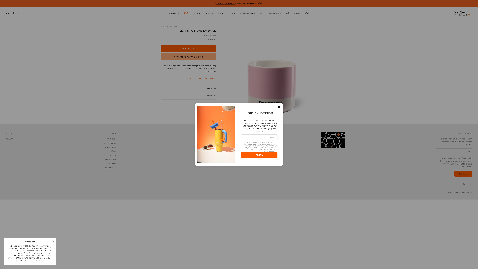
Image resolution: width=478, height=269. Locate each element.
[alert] (239, 134)
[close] (53, 241)
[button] (279, 107)
